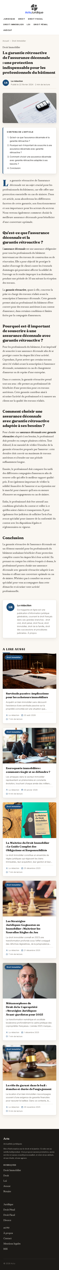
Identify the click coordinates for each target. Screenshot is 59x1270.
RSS (5, 1249)
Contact (7, 1238)
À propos (32, 633)
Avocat (7, 30)
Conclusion (15, 168)
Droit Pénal (41, 24)
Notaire (7, 1191)
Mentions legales (11, 1244)
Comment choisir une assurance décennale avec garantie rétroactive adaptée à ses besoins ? (30, 160)
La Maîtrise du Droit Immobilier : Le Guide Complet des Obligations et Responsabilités (27, 846)
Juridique (9, 19)
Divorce (7, 1220)
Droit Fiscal (35, 19)
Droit (21, 19)
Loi (29, 24)
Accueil (6, 41)
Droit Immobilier (13, 24)
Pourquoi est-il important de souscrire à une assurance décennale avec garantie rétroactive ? (31, 149)
